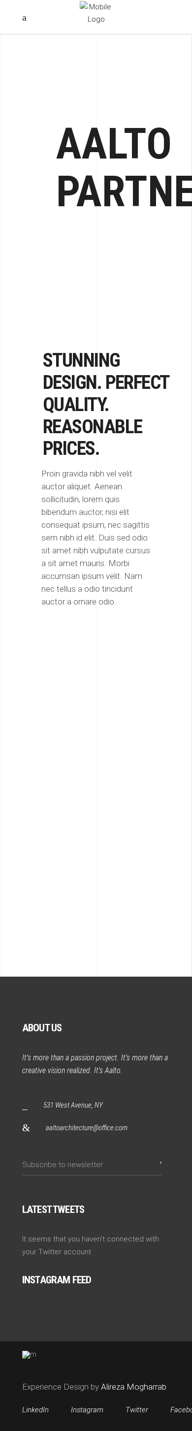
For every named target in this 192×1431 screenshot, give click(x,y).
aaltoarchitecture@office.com (87, 1127)
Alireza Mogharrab (132, 1387)
